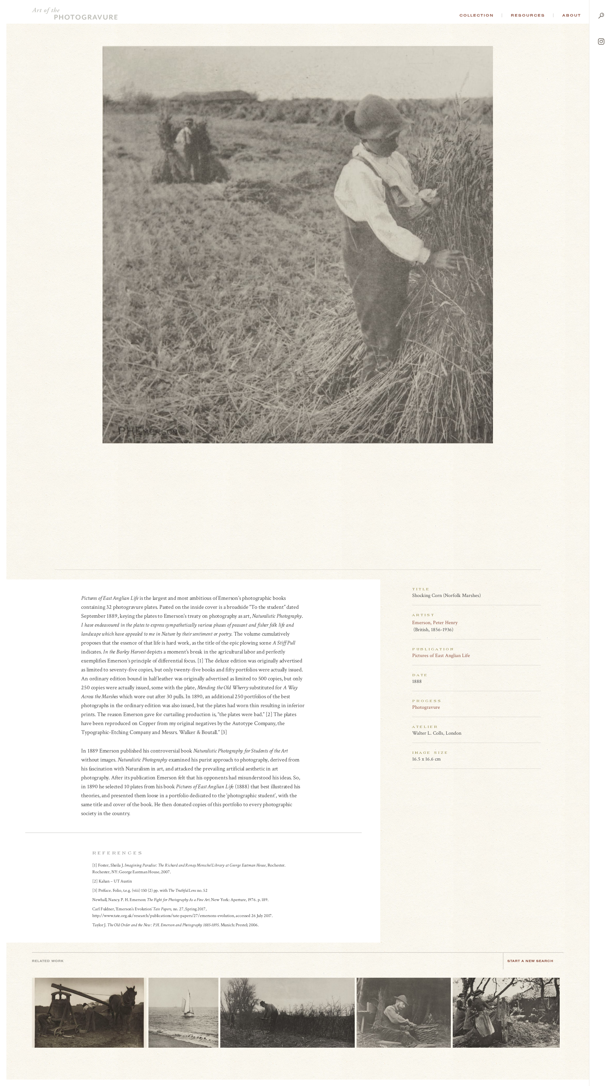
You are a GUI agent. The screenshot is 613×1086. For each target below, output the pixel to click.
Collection (476, 15)
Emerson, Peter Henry (435, 622)
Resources (528, 15)
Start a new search (530, 961)
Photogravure (426, 707)
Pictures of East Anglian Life (441, 655)
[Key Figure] (537, 622)
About (571, 15)
